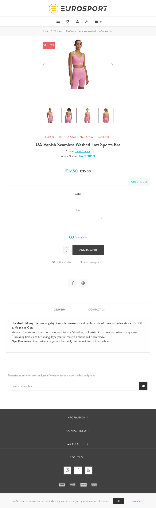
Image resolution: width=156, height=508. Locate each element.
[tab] (59, 309)
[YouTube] (88, 470)
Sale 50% (48, 45)
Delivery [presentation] (59, 309)
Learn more (137, 501)
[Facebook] (78, 470)
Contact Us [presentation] (96, 309)
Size (78, 210)
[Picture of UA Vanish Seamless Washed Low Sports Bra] (50, 107)
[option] (50, 108)
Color (78, 194)
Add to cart (88, 250)
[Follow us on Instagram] (67, 470)
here (106, 341)
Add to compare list (93, 262)
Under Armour (82, 151)
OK (118, 501)
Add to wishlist (64, 262)
